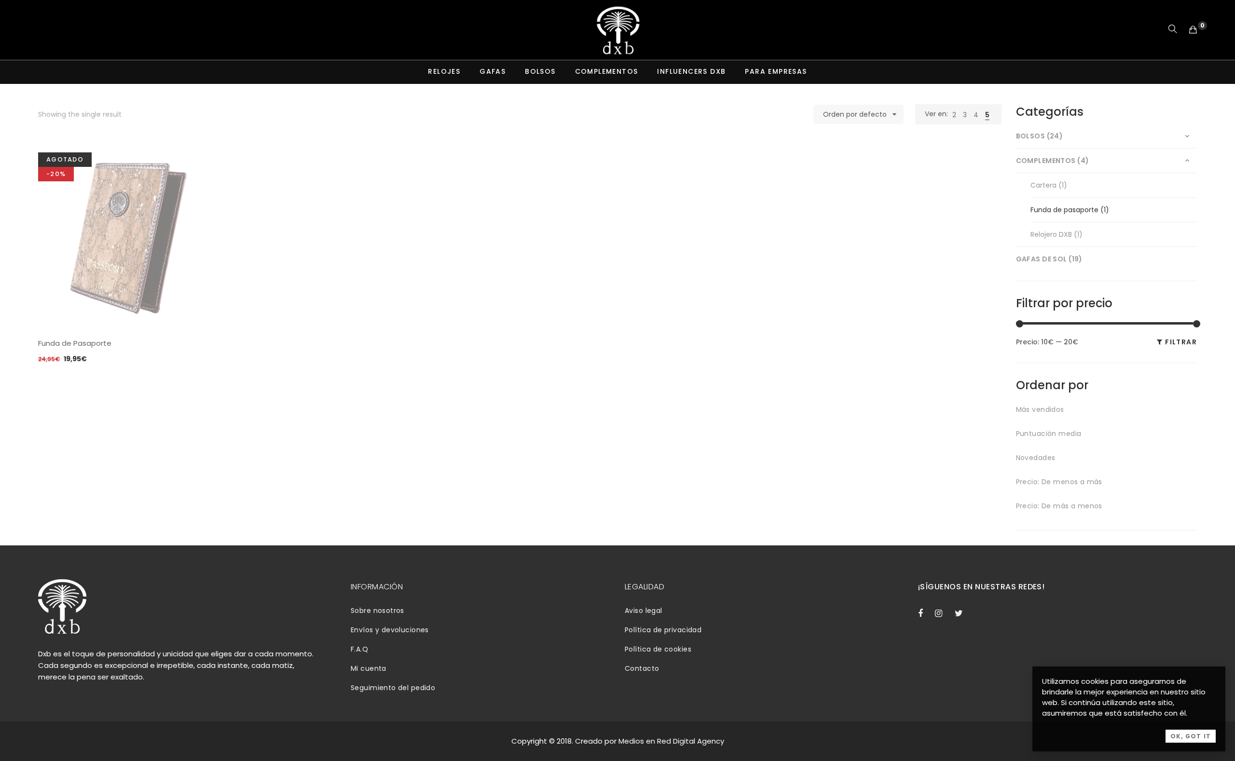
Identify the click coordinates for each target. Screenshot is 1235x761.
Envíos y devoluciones (390, 630)
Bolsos (540, 71)
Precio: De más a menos (1059, 506)
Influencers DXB (691, 71)
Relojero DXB (1051, 234)
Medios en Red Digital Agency (671, 741)
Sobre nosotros (377, 610)
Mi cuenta (368, 668)
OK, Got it (1190, 736)
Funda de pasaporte (1064, 210)
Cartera (1043, 185)
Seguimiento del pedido (393, 688)
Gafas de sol (1041, 259)
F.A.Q (359, 649)
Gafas (493, 71)
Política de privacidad (663, 630)
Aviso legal (643, 610)
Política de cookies (658, 649)
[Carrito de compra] (1193, 30)
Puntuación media (1049, 433)
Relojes (444, 71)
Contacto (642, 668)
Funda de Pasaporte (74, 343)
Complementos (606, 71)
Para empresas (776, 71)
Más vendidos (1040, 409)
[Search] (1172, 30)
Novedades (1036, 457)
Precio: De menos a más (1059, 482)
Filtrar (1181, 342)
